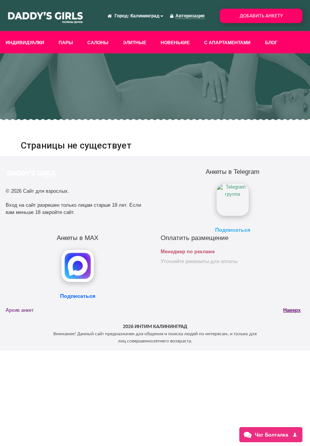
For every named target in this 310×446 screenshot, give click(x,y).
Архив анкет (20, 310)
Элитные (134, 42)
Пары (66, 42)
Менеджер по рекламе (188, 251)
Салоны (97, 42)
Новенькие (175, 42)
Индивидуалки (25, 42)
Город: (122, 16)
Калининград (145, 16)
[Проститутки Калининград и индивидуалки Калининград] (45, 16)
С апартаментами (227, 42)
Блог (271, 42)
